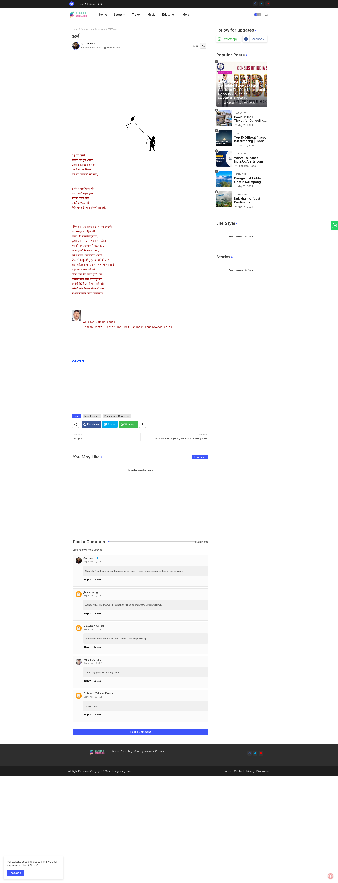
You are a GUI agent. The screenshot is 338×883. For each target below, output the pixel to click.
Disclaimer (262, 771)
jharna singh (91, 592)
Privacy (250, 771)
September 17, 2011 (92, 561)
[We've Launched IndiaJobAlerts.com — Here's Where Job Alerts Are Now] (224, 159)
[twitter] (261, 3)
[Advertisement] (140, 76)
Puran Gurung (92, 659)
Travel (136, 14)
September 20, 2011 (93, 697)
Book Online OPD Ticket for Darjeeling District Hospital (249, 119)
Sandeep (89, 558)
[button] (257, 14)
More (186, 14)
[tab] (103, 14)
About (228, 771)
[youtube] (267, 3)
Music (151, 14)
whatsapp (231, 39)
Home (103, 14)
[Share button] (142, 424)
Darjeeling (78, 360)
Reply (87, 579)
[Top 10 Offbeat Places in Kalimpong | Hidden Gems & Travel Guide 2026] (224, 138)
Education (169, 14)
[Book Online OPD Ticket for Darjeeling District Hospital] (224, 118)
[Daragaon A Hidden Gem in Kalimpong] (224, 179)
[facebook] (255, 3)
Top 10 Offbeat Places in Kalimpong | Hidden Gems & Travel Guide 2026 (250, 139)
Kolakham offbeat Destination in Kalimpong (247, 200)
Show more (200, 457)
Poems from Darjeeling (93, 29)
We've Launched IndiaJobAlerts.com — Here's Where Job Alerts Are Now (250, 159)
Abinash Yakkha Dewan (98, 693)
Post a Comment (140, 732)
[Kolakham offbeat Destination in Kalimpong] (224, 199)
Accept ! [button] (16, 872)
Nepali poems (91, 416)
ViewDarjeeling (93, 626)
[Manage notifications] (330, 876)
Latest (118, 14)
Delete (97, 579)
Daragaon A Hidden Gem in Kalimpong (248, 180)
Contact (239, 771)
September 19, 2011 (93, 663)
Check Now (28, 865)
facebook (257, 39)
